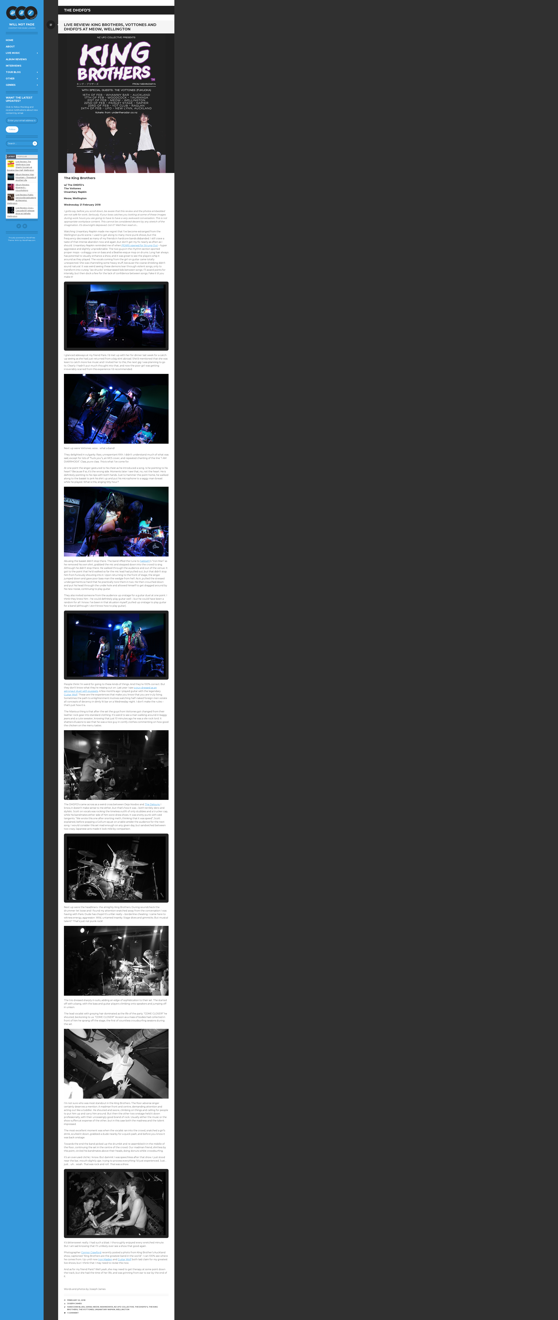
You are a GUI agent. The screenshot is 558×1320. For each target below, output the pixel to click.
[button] (109, 339)
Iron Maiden (105, 1259)
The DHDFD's (141, 1307)
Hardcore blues (76, 1307)
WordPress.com (28, 240)
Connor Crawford (91, 1252)
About (10, 46)
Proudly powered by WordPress (22, 238)
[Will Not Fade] (22, 13)
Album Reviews (16, 59)
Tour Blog (13, 72)
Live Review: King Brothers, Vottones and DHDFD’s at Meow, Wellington (110, 27)
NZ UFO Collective (124, 1307)
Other (10, 78)
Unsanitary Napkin (105, 1309)
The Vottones (86, 1309)
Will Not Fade (21, 24)
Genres (11, 85)
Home (9, 40)
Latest (11, 156)
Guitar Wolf (70, 694)
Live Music (13, 53)
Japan (89, 1307)
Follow (12, 129)
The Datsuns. (152, 804)
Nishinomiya (106, 1307)
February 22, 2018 (76, 1300)
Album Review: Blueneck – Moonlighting (22, 187)
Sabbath (145, 561)
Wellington (122, 1309)
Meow (96, 1307)
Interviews (13, 65)
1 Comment (73, 1313)
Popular (22, 156)
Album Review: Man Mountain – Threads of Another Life (26, 177)
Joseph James (74, 1303)
